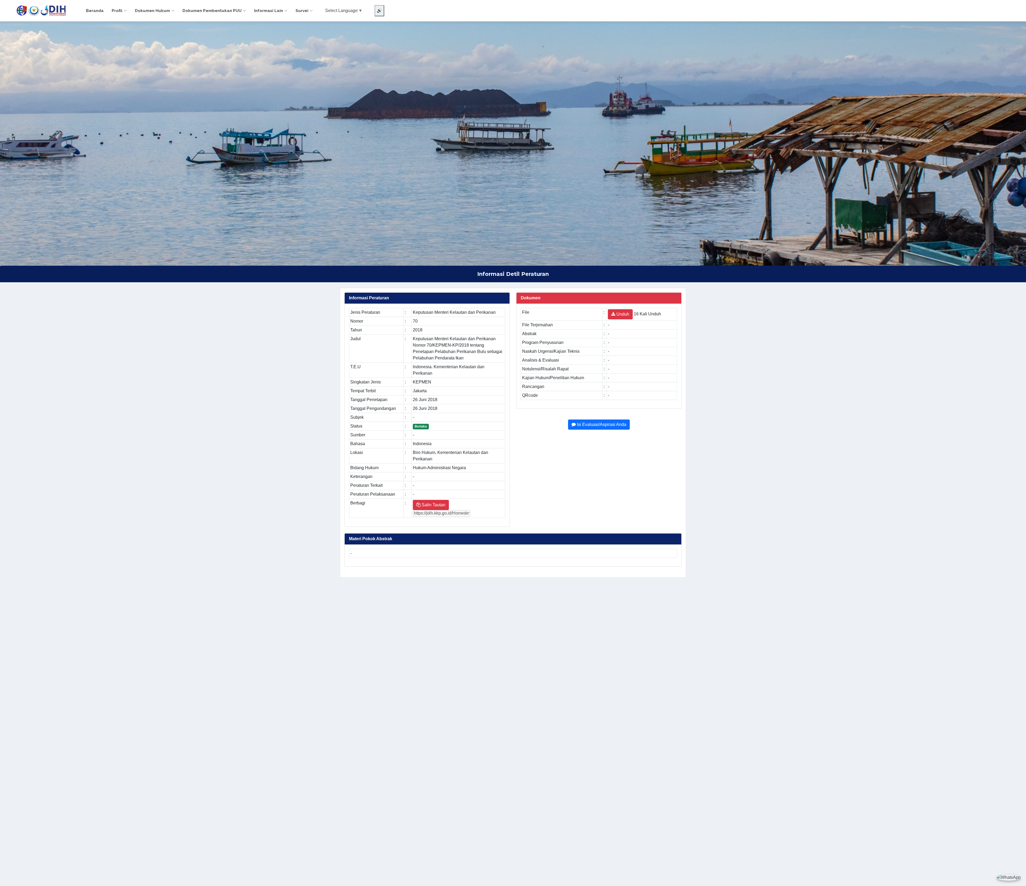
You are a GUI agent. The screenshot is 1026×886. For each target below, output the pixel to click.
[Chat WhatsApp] (1009, 877)
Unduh (622, 314)
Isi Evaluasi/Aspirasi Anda (601, 424)
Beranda (95, 10)
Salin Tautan (433, 505)
